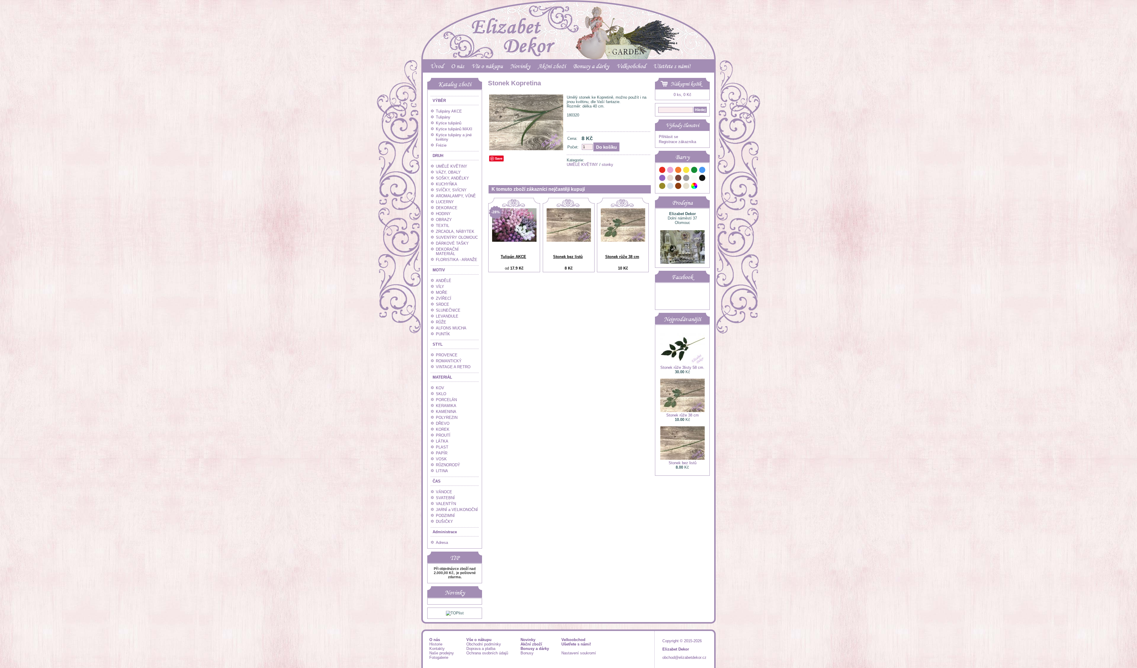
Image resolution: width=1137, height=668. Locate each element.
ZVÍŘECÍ (443, 298)
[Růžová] (670, 171)
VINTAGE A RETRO (453, 367)
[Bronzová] (678, 187)
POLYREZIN (446, 417)
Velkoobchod (631, 66)
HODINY (443, 214)
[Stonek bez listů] (569, 240)
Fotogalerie (438, 657)
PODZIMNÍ (445, 515)
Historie (435, 644)
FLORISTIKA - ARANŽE (456, 259)
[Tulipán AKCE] (514, 240)
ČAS (437, 481)
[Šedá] (686, 179)
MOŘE (441, 292)
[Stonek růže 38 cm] (623, 240)
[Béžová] (670, 179)
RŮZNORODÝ (448, 465)
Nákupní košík (686, 83)
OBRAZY (444, 219)
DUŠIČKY (444, 521)
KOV (440, 388)
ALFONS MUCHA (451, 328)
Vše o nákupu (487, 66)
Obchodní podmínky (483, 644)
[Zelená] (694, 171)
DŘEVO (442, 423)
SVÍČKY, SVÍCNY (451, 190)
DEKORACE (446, 208)
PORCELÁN (446, 400)
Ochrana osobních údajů (487, 653)
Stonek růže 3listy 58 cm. (682, 367)
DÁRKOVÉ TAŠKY (452, 243)
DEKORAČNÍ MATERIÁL (447, 251)
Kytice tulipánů (448, 123)
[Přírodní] (686, 187)
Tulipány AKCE (449, 111)
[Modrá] (702, 171)
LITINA (442, 471)
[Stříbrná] (670, 187)
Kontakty (437, 648)
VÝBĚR (439, 100)
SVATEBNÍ (445, 498)
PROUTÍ (443, 435)
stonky (607, 164)
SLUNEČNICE (448, 310)
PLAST (442, 447)
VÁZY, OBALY (448, 172)
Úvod (437, 66)
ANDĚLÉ (443, 280)
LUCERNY (445, 202)
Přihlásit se (668, 136)
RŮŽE (441, 322)
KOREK (442, 429)
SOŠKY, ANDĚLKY (452, 178)
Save (498, 158)
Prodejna (682, 202)
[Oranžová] (678, 171)
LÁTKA (442, 441)
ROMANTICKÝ (449, 361)
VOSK (441, 459)
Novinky (520, 66)
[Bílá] (694, 179)
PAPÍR (441, 453)
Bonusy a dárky (591, 66)
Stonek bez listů (568, 256)
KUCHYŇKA (446, 184)
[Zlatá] (662, 187)
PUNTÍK (443, 334)
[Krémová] (702, 187)
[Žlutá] (686, 171)
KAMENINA (446, 411)
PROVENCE (446, 355)
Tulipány (443, 117)
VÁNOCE (444, 492)
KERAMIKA (446, 405)
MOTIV (439, 270)
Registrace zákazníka (677, 142)
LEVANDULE (447, 316)
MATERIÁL (442, 377)
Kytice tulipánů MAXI (454, 129)
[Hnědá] (678, 179)
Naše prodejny (441, 653)
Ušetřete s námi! (671, 66)
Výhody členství (682, 125)
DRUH (438, 155)
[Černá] (702, 179)
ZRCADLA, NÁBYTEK (455, 231)
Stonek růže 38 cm (622, 256)
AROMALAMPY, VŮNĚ (456, 196)
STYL (438, 344)
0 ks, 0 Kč (682, 94)
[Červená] (662, 171)
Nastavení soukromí (578, 653)
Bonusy (527, 653)
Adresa (442, 542)
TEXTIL (442, 225)
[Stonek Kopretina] (526, 149)
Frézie (441, 145)
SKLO (441, 394)
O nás (457, 66)
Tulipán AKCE (513, 256)
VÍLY (440, 286)
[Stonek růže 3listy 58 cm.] (682, 363)
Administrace (445, 532)
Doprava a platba (480, 648)
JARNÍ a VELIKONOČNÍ (457, 509)
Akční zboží (552, 66)
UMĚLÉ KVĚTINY (451, 166)
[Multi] (694, 187)
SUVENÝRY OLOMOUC (457, 237)
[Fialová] (662, 179)
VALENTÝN (446, 504)
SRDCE (442, 304)
